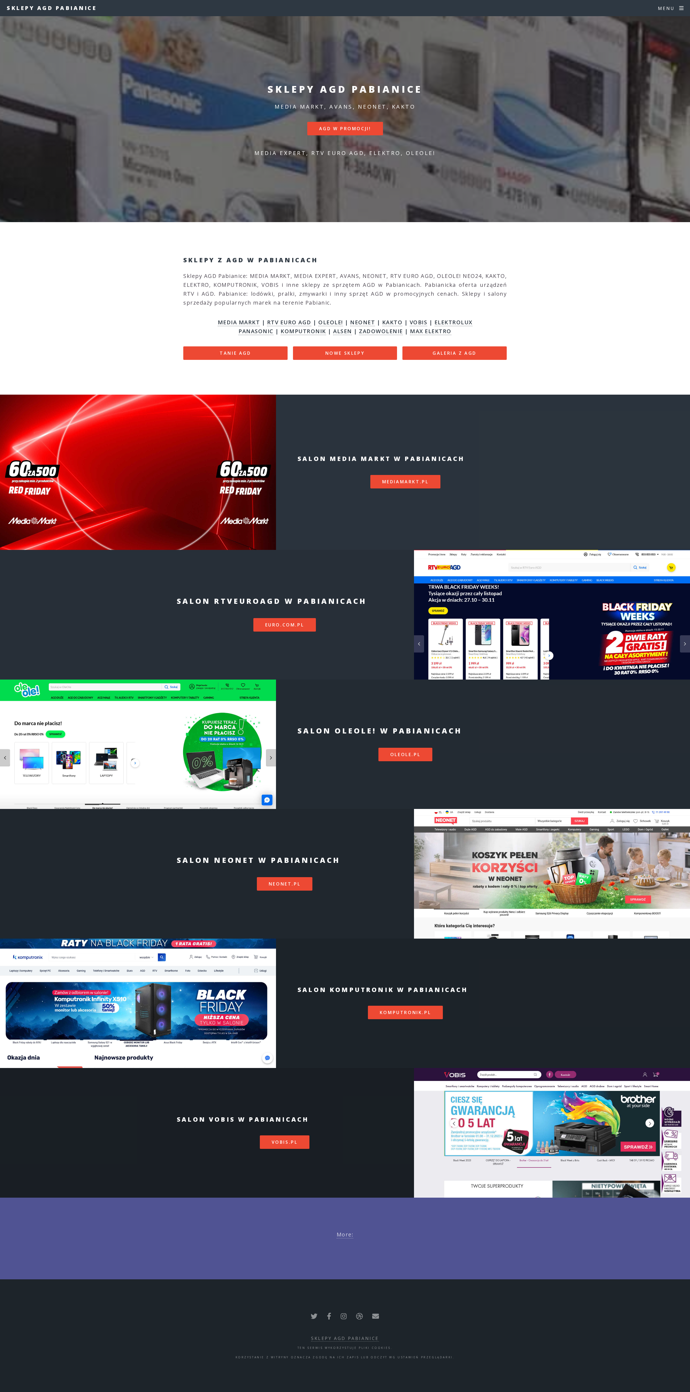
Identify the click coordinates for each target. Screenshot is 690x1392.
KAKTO (392, 322)
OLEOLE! (330, 322)
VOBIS (418, 322)
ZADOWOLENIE (381, 331)
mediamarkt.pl (405, 482)
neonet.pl (285, 884)
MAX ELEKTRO (430, 331)
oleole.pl (405, 754)
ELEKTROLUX (453, 322)
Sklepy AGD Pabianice (51, 8)
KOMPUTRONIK (303, 331)
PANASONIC (256, 331)
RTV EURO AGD (289, 322)
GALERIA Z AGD (455, 353)
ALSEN (342, 331)
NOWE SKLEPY (345, 353)
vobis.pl (285, 1142)
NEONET (362, 322)
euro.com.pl (284, 625)
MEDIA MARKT (239, 322)
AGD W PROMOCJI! (345, 129)
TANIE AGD (235, 353)
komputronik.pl (405, 1012)
